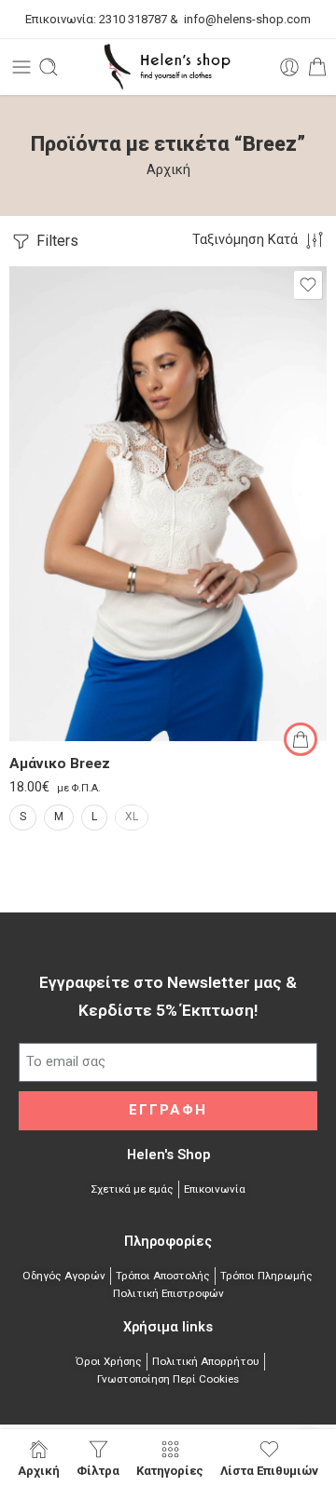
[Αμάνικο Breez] (168, 503)
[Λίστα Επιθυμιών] (308, 285)
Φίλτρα (98, 1470)
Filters (55, 241)
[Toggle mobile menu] (21, 67)
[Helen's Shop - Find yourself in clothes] (168, 67)
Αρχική (168, 170)
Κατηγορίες (169, 1470)
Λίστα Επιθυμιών (269, 1470)
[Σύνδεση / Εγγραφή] (289, 67)
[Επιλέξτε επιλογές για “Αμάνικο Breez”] (300, 739)
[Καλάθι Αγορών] (317, 67)
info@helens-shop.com (247, 19)
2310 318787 (131, 19)
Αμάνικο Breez (59, 763)
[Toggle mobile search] (48, 67)
